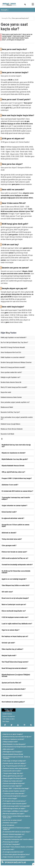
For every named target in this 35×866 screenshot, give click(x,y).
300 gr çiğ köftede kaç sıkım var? (13, 776)
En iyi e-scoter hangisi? (10, 798)
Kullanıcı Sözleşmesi (9, 716)
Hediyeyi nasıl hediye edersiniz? (12, 781)
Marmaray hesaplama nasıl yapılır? (13, 813)
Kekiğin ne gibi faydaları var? (10, 377)
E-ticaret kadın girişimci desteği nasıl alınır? (16, 854)
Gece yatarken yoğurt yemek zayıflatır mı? (15, 402)
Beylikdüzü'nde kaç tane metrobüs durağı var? (17, 736)
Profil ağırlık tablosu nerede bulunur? (14, 801)
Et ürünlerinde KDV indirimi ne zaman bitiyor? (16, 832)
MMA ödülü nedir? (8, 749)
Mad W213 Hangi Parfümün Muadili (13, 347)
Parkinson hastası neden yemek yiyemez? (15, 768)
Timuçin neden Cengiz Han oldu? (13, 773)
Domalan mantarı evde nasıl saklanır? (14, 763)
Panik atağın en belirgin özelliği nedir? (14, 761)
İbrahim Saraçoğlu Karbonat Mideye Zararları (16, 362)
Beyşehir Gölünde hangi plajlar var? (14, 834)
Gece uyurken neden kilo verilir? (11, 372)
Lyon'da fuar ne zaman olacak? (12, 820)
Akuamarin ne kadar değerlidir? (12, 786)
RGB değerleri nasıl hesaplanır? (12, 751)
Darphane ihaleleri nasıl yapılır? (12, 837)
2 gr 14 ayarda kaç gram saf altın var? (14, 766)
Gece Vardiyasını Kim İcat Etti (11, 352)
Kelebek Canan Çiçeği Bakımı (10, 424)
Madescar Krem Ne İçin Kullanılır (12, 429)
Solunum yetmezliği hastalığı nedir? (14, 783)
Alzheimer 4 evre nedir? (10, 822)
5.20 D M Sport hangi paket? (11, 844)
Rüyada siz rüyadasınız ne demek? (13, 739)
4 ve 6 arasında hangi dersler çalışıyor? (15, 796)
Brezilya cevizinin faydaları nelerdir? (14, 791)
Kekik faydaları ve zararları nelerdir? (13, 357)
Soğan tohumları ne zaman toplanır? (14, 857)
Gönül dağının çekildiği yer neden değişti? (15, 811)
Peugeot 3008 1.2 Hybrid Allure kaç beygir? (16, 788)
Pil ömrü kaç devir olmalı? (11, 842)
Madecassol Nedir (7, 407)
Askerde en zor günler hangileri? (13, 734)
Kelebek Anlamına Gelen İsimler (11, 397)
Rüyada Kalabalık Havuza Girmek (13, 754)
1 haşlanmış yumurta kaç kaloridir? (13, 793)
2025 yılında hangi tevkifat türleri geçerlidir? (16, 806)
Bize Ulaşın (6, 721)
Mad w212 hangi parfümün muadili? (13, 367)
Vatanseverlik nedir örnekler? (12, 771)
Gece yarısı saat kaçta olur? (20, 18)
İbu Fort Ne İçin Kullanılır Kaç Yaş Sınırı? (14, 342)
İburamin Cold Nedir (7, 434)
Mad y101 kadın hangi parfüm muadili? (14, 387)
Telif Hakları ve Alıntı (9, 719)
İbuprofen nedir (6, 392)
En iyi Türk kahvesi (8, 825)
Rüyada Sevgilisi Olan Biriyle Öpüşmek (14, 778)
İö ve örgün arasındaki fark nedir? (13, 852)
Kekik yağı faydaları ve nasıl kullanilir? (13, 337)
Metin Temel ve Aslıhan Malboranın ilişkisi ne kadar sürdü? (16, 816)
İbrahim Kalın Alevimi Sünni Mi (11, 382)
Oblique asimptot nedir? (10, 741)
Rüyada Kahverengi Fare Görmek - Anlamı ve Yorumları (16, 757)
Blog (10, 18)
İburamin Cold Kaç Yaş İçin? (10, 412)
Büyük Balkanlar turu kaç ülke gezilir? (14, 744)
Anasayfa (4, 10)
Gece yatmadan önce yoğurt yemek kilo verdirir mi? (17, 418)
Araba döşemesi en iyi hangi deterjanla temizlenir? (18, 746)
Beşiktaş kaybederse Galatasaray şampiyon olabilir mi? (16, 828)
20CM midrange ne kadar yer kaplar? (14, 808)
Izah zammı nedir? (8, 849)
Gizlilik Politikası (7, 714)
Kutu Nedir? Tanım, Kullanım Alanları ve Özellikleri (18, 847)
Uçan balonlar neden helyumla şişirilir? (15, 803)
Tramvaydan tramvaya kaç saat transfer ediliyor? (18, 839)
